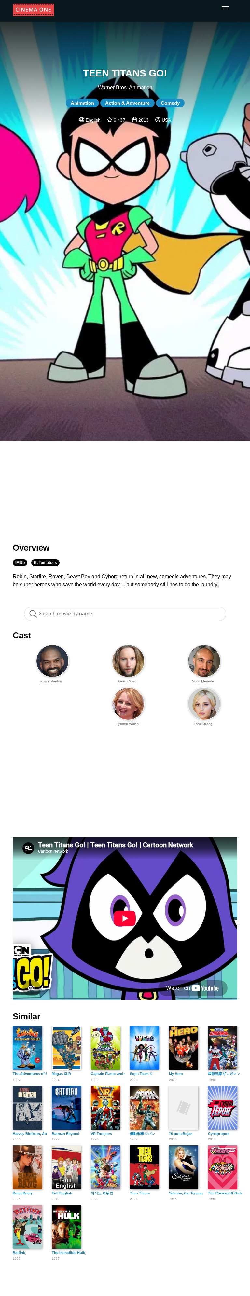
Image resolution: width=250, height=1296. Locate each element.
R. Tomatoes (45, 562)
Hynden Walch (127, 724)
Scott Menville (203, 681)
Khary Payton (51, 681)
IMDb (20, 562)
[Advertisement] (125, 487)
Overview (31, 548)
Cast (22, 635)
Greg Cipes (127, 681)
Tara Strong (203, 724)
